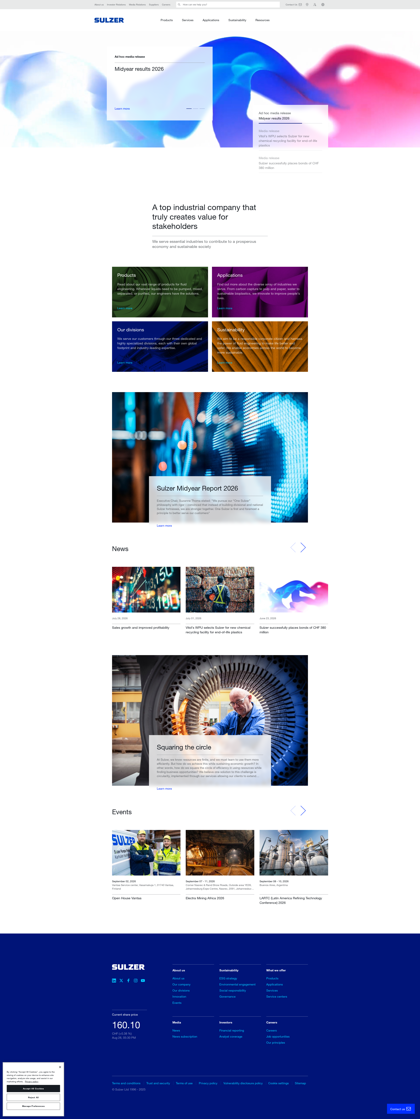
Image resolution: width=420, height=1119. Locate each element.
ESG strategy (228, 978)
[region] (33, 1089)
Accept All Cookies (33, 1088)
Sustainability (237, 20)
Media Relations (137, 4)
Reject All (33, 1097)
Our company (181, 984)
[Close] (60, 1067)
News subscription (184, 1036)
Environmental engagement (237, 984)
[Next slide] (303, 547)
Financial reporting (231, 1030)
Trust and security (158, 1083)
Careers (166, 4)
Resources (262, 20)
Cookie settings (278, 1083)
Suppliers (154, 4)
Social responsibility (232, 990)
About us (99, 4)
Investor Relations (116, 4)
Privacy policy (208, 1083)
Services (187, 20)
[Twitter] (121, 981)
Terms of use (184, 1083)
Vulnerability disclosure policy (243, 1083)
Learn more (187, 108)
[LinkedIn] (114, 981)
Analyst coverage (230, 1036)
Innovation (179, 996)
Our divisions (181, 990)
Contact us (398, 1109)
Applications (211, 20)
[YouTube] (143, 981)
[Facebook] (128, 981)
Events (176, 1002)
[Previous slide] (293, 547)
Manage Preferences (33, 1106)
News (176, 1030)
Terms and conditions (126, 1083)
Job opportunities (278, 1036)
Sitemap (300, 1083)
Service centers (276, 996)
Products (167, 20)
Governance (227, 996)
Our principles (275, 1042)
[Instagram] (136, 981)
